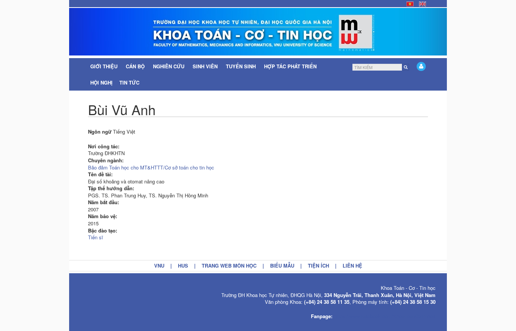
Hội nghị (101, 82)
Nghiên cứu (169, 66)
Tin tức (130, 82)
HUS (183, 265)
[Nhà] (258, 31)
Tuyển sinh (241, 66)
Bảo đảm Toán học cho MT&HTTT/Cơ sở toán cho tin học (151, 167)
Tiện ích (318, 265)
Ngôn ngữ (99, 131)
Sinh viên (206, 66)
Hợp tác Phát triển (290, 66)
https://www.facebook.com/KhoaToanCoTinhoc (385, 316)
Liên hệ (352, 265)
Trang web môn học (229, 265)
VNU (159, 265)
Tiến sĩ (95, 237)
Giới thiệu (104, 66)
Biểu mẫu (282, 265)
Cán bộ (136, 66)
